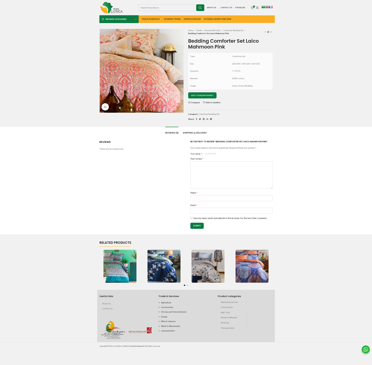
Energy (164, 316)
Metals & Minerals (229, 317)
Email (193, 205)
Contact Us (107, 308)
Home (191, 30)
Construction (167, 307)
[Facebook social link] (196, 119)
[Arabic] (263, 7)
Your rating (196, 153)
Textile (199, 30)
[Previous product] (265, 31)
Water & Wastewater (170, 326)
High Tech (225, 312)
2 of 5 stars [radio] (208, 154)
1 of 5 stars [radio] (206, 154)
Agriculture (166, 302)
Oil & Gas (225, 322)
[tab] (171, 131)
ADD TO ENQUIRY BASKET (202, 95)
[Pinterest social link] (204, 119)
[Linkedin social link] (207, 119)
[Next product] (271, 31)
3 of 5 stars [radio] (211, 154)
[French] (271, 7)
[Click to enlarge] (105, 106)
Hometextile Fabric (213, 30)
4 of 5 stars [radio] (213, 154)
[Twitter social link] (200, 119)
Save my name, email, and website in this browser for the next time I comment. (230, 218)
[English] (267, 7)
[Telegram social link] (211, 119)
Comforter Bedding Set (234, 30)
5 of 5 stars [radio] (215, 154)
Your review (197, 158)
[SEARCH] (200, 7)
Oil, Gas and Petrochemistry (174, 312)
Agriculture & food (229, 302)
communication (168, 330)
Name (194, 192)
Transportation (228, 328)
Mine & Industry (168, 321)
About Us (106, 303)
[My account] (257, 8)
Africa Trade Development (134, 346)
